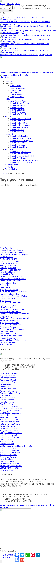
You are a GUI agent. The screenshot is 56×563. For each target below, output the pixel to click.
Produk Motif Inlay (18, 143)
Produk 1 (9, 99)
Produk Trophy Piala (18, 147)
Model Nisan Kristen (8, 263)
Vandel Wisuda (6, 257)
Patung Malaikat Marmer (10, 424)
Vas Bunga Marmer (8, 378)
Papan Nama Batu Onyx (10, 320)
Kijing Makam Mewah (9, 406)
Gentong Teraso (7, 400)
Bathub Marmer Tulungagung (12, 468)
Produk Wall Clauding (19, 114)
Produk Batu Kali (17, 107)
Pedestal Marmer (7, 402)
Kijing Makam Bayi (7, 382)
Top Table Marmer (8, 404)
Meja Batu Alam (7, 248)
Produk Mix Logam (18, 145)
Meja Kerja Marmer (8, 327)
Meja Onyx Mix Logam (9, 411)
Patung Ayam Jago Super (11, 336)
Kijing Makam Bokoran (9, 437)
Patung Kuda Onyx (8, 265)
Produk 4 (9, 149)
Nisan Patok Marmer (8, 391)
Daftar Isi (9, 167)
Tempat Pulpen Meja (9, 285)
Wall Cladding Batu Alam (10, 413)
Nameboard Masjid (8, 380)
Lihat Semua (5, 77)
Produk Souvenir (17, 129)
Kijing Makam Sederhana (10, 325)
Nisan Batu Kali (6, 307)
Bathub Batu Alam (8, 344)
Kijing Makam (5, 300)
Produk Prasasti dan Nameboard (24, 160)
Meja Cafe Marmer (7, 375)
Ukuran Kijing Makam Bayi (11, 276)
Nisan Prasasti (6, 384)
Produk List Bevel (17, 121)
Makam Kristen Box (8, 298)
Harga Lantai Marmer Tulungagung (14, 314)
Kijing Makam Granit (8, 435)
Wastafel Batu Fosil (8, 417)
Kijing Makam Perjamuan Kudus (13, 296)
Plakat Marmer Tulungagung (12, 329)
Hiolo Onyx (4, 316)
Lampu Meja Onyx (7, 274)
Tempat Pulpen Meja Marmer (12, 415)
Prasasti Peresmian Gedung (11, 250)
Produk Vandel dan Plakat (21, 162)
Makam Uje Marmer (8, 455)
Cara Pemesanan (17, 88)
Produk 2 (9, 116)
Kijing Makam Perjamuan (10, 452)
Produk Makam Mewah (20, 123)
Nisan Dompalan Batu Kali (11, 466)
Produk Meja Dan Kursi (19, 136)
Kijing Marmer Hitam (8, 305)
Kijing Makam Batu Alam (10, 303)
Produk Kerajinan (17, 112)
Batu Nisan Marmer (8, 331)
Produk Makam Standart (20, 125)
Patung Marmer (6, 439)
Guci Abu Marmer (7, 386)
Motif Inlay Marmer (8, 457)
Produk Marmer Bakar (19, 127)
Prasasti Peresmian (8, 338)
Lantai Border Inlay (8, 342)
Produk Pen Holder (18, 158)
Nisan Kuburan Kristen (9, 463)
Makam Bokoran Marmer (10, 311)
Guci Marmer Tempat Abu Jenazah (14, 318)
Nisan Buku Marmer (8, 426)
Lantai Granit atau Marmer (11, 281)
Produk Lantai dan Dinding (21, 118)
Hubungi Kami (6, 10)
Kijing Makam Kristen (9, 419)
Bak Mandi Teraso (7, 461)
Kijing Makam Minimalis (9, 261)
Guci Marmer (5, 287)
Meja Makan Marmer (8, 373)
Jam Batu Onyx (6, 470)
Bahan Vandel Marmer (9, 428)
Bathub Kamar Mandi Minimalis (13, 278)
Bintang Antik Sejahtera (10, 3)
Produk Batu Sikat (18, 110)
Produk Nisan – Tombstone (22, 138)
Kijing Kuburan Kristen (9, 283)
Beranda (8, 81)
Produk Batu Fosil (17, 105)
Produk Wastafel (17, 132)
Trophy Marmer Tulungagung (12, 252)
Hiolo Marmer (5, 395)
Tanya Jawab (16, 94)
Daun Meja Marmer (8, 268)
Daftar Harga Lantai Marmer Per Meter (16, 446)
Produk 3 (9, 134)
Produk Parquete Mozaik (20, 151)
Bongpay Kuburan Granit (10, 393)
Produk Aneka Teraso (19, 103)
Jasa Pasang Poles (18, 101)
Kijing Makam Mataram (9, 450)
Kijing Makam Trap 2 (8, 441)
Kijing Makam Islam (8, 397)
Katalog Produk (11, 165)
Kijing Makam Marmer (9, 448)
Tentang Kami (16, 90)
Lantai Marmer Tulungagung (12, 309)
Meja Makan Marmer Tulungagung (14, 292)
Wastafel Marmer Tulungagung (13, 340)
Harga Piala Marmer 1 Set (10, 430)
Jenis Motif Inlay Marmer (10, 270)
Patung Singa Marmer (9, 389)
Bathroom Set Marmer (9, 422)
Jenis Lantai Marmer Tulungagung (14, 254)
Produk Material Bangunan (21, 140)
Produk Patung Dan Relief (21, 154)
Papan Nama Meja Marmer (11, 408)
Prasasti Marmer (7, 444)
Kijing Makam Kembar (9, 289)
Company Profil (17, 97)
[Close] (1, 561)
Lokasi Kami (15, 92)
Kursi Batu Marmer (8, 272)
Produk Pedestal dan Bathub (22, 156)
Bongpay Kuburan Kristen (11, 294)
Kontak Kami (15, 86)
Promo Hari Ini (11, 169)
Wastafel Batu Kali (8, 333)
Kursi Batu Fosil (6, 459)
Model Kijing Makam (8, 259)
